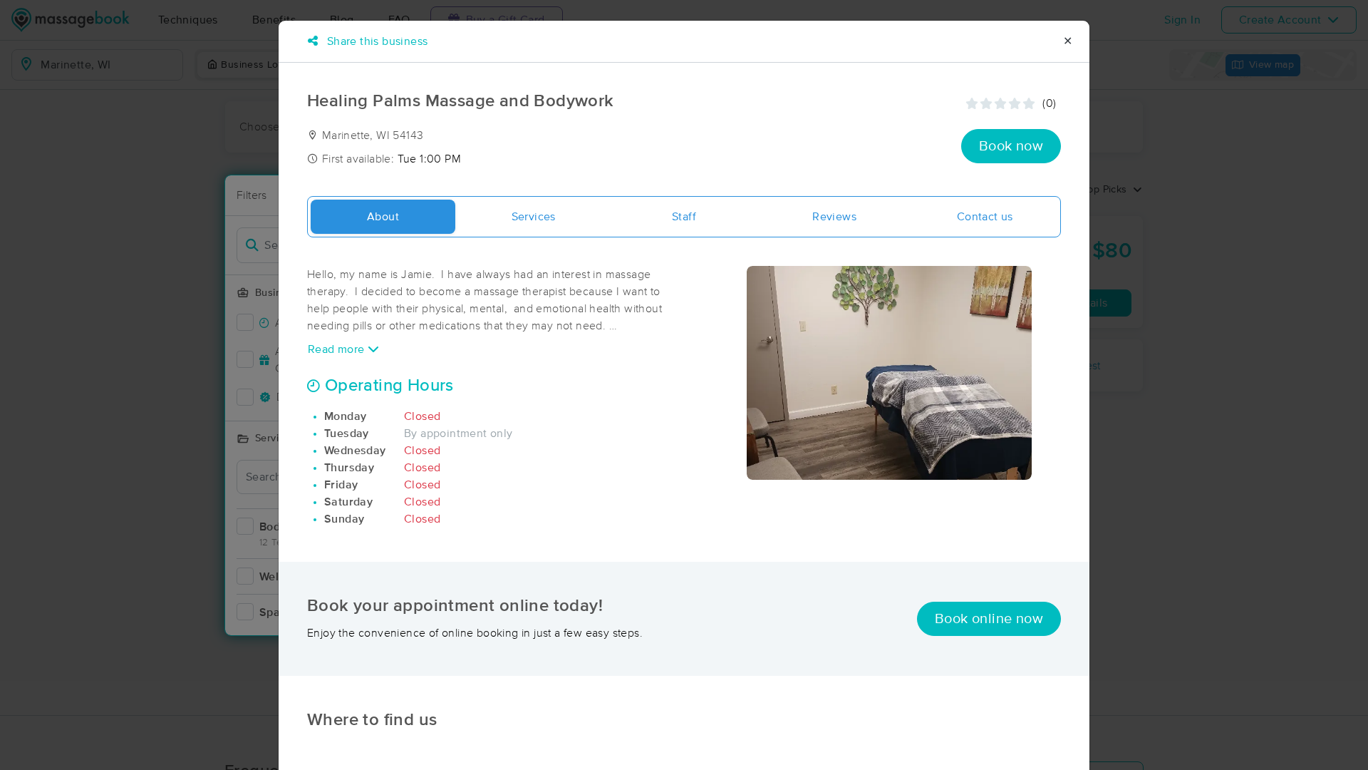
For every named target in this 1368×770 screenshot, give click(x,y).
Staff (684, 216)
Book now (1011, 146)
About (383, 216)
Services (534, 216)
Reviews (834, 216)
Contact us (985, 216)
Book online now (989, 619)
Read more (338, 349)
